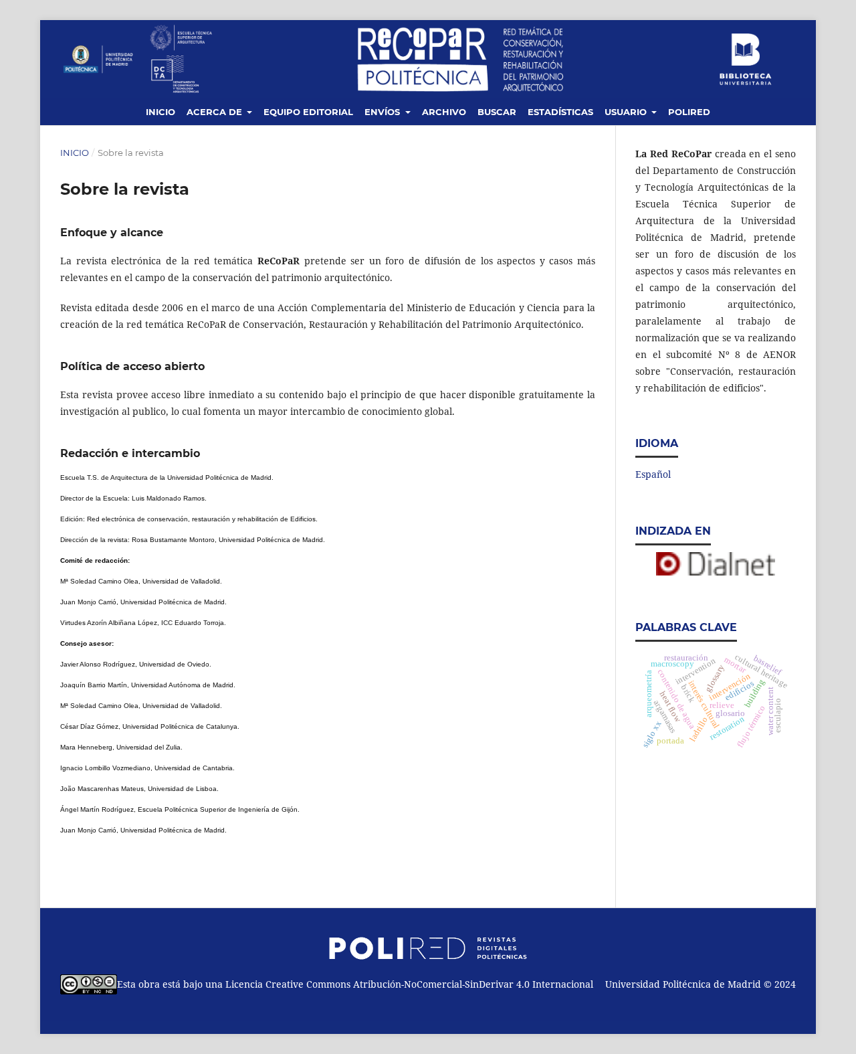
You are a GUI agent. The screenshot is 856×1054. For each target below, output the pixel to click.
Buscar (496, 111)
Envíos (383, 111)
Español (653, 474)
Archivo (444, 111)
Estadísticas (560, 111)
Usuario (627, 111)
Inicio (160, 111)
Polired (689, 111)
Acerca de (216, 111)
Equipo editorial (308, 111)
